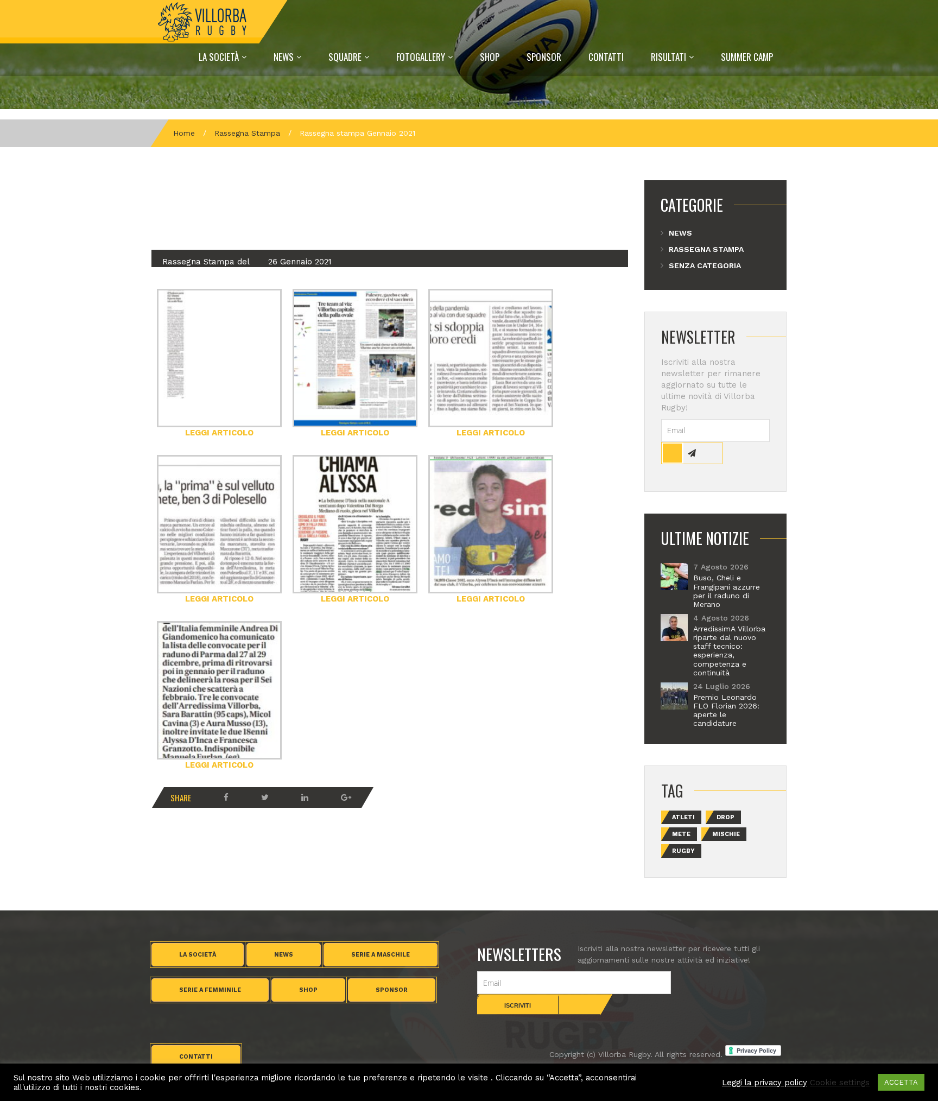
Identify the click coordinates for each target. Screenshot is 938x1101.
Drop (725, 817)
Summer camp (747, 57)
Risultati (668, 57)
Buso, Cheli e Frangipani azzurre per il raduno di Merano (726, 590)
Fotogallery (420, 57)
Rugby (683, 851)
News (284, 57)
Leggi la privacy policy (764, 1082)
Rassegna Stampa (247, 133)
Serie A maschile (380, 954)
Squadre (345, 57)
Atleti (683, 817)
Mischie (726, 834)
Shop (489, 57)
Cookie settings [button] (840, 1082)
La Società (219, 57)
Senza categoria (705, 265)
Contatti (606, 57)
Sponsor (544, 57)
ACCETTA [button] (901, 1082)
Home (184, 133)
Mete (681, 834)
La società (197, 954)
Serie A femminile (210, 990)
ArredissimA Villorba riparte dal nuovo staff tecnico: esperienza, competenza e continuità (729, 650)
